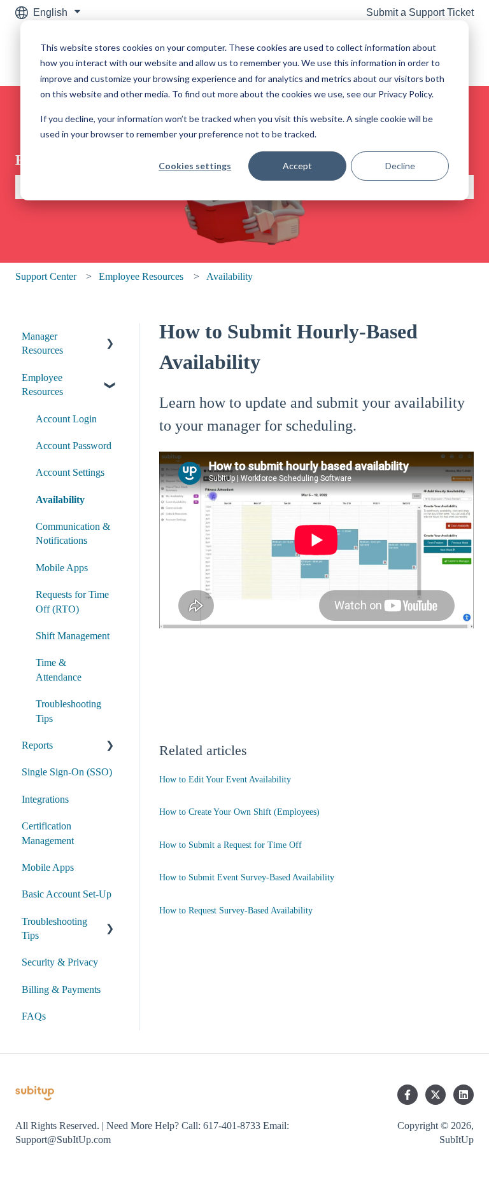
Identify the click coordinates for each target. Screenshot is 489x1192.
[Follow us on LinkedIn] (463, 1095)
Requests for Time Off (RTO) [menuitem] (72, 601)
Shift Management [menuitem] (73, 635)
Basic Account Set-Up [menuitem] (66, 894)
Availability (229, 276)
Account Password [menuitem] (73, 445)
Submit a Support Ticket (420, 12)
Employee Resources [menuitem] (42, 384)
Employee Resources (141, 276)
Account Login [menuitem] (66, 418)
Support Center (45, 276)
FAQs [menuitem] (34, 1016)
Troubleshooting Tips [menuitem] (68, 710)
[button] (110, 337)
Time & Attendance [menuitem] (59, 669)
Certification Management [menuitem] (48, 833)
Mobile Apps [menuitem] (62, 567)
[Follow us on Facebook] (407, 1095)
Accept (297, 165)
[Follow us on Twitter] (435, 1095)
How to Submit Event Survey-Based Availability (246, 877)
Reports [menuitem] (37, 745)
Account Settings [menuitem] (70, 472)
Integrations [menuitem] (45, 799)
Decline (400, 165)
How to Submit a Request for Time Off (230, 845)
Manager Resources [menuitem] (42, 343)
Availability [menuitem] (60, 499)
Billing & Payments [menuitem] (61, 989)
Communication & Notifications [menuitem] (73, 533)
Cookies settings (195, 165)
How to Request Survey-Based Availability (236, 910)
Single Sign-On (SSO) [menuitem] (67, 771)
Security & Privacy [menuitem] (60, 962)
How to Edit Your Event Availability (225, 779)
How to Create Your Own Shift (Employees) (239, 812)
